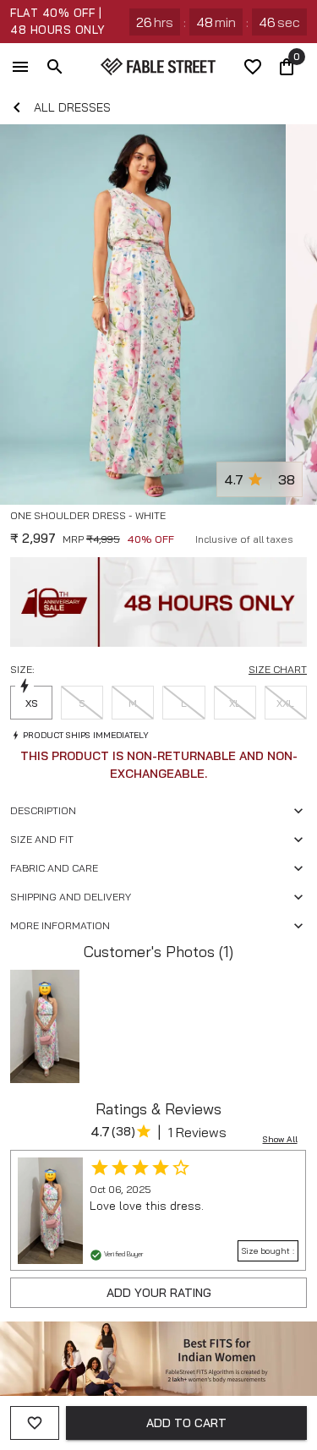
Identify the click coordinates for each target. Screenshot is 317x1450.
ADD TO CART (186, 1423)
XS (31, 703)
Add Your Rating (159, 1292)
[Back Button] (17, 107)
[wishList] (253, 67)
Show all (280, 1139)
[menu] (20, 67)
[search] (55, 67)
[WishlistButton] (300, 536)
